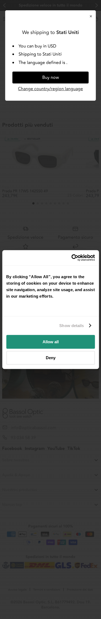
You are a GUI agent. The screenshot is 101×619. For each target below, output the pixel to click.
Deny (50, 357)
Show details (71, 325)
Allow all (51, 341)
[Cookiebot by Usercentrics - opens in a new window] (72, 257)
